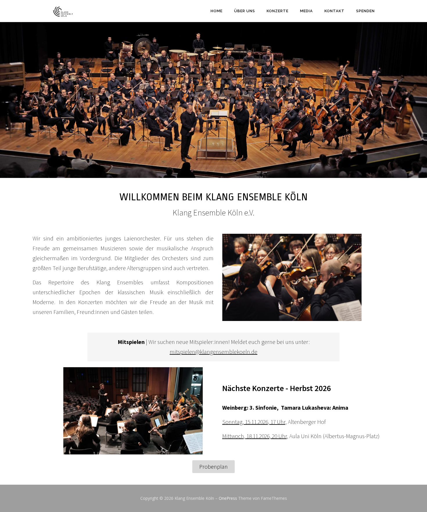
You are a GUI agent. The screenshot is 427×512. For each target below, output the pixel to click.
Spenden (365, 11)
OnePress (228, 498)
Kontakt (334, 11)
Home (217, 11)
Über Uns (244, 11)
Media (306, 11)
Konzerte (277, 11)
